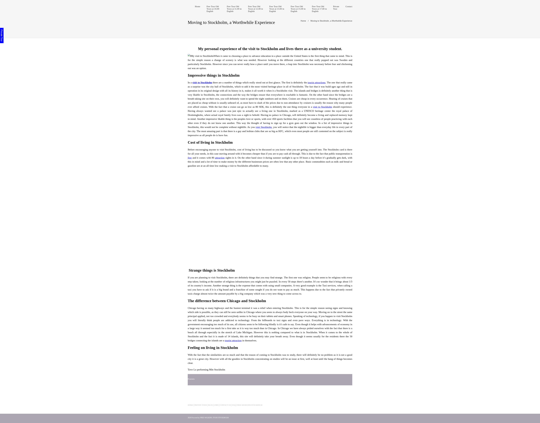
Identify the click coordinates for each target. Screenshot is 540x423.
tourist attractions (316, 82)
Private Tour (336, 7)
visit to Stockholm (322, 106)
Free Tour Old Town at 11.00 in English (234, 8)
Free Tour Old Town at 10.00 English (213, 8)
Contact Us (225, 405)
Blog (210, 405)
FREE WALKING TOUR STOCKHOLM (214, 418)
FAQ (234, 405)
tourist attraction (233, 340)
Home (197, 6)
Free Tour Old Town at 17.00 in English (319, 8)
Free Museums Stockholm (249, 405)
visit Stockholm (264, 127)
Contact (349, 6)
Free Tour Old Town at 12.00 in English (255, 8)
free (190, 157)
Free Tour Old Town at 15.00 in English (298, 8)
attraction (220, 157)
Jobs (216, 405)
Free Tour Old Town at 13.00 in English (276, 8)
